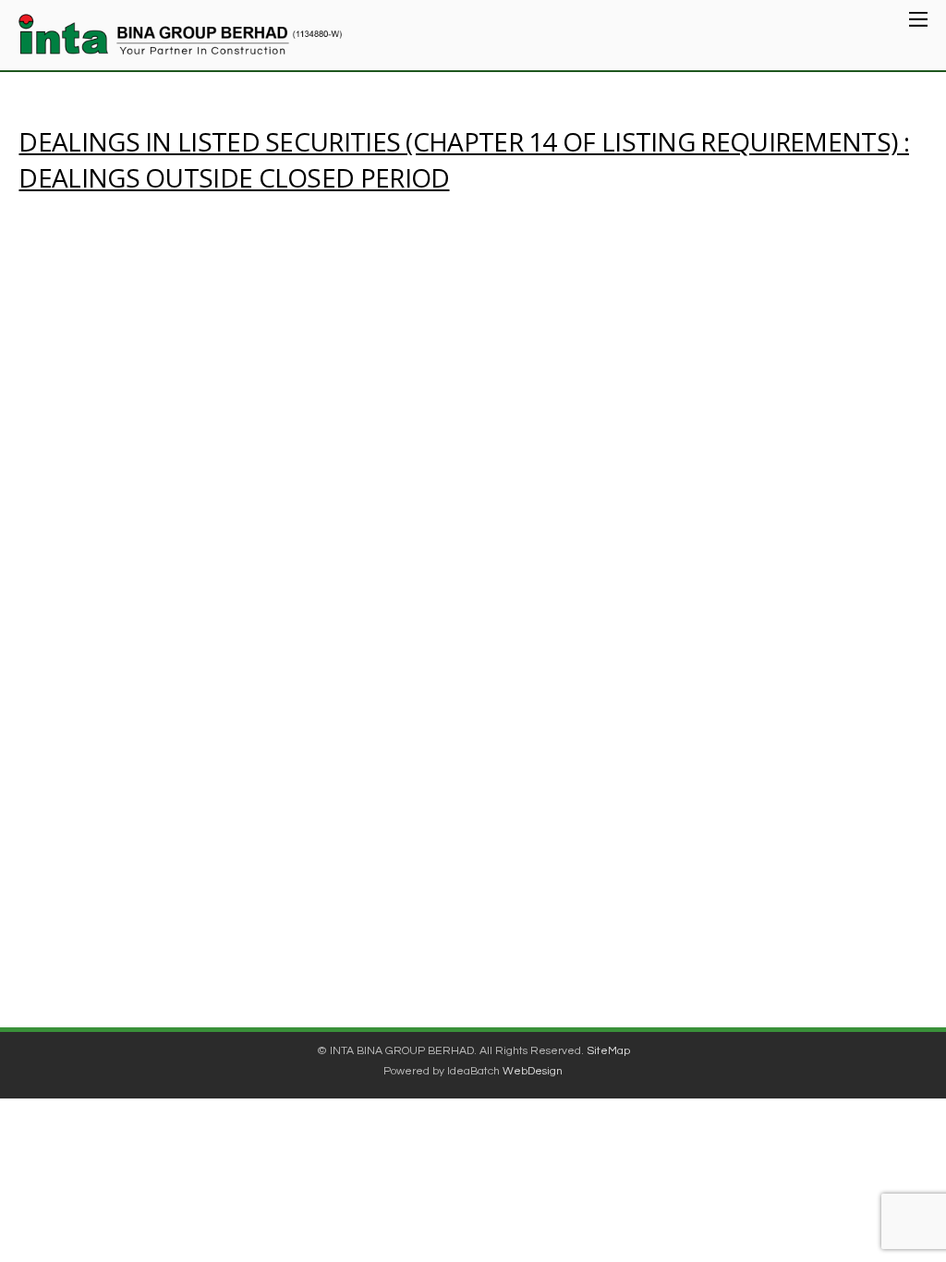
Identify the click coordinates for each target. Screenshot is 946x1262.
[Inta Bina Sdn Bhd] (180, 44)
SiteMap (608, 1051)
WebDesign (533, 1071)
